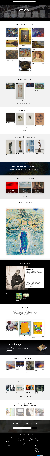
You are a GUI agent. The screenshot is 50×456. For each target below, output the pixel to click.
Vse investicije (25, 375)
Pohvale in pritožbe (36, 441)
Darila (29, 440)
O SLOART (36, 438)
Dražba (18, 441)
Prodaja (24, 438)
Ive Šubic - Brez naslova (12, 43)
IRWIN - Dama (20, 91)
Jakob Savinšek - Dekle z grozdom (39, 146)
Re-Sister (12, 187)
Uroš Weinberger (37, 451)
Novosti (30, 438)
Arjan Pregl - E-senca (38, 328)
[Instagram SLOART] (8, 441)
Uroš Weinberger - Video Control (26, 295)
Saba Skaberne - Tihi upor (20, 388)
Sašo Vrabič (36, 447)
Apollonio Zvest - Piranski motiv (38, 32)
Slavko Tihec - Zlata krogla (25, 65)
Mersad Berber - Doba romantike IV (25, 36)
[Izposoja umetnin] (20, 412)
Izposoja (19, 439)
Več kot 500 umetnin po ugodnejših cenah (25, 103)
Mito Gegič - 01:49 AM (10, 388)
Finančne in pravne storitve (25, 442)
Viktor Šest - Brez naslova (30, 146)
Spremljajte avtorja (32, 286)
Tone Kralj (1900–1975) (38, 187)
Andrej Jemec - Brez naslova (12, 32)
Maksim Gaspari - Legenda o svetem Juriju (12, 54)
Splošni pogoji (36, 444)
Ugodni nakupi (31, 439)
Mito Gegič (36, 450)
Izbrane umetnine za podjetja (25, 396)
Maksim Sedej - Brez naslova (25, 52)
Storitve (24, 443)
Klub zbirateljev (19, 444)
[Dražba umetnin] (39, 412)
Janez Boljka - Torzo (20, 146)
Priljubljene (30, 441)
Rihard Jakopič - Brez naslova (39, 119)
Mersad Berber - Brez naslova (38, 56)
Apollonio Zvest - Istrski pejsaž (39, 364)
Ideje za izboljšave (37, 440)
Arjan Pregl (36, 448)
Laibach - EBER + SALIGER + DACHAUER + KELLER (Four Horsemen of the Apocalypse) (20, 363)
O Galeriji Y (36, 446)
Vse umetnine (25, 159)
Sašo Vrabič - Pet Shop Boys (12, 325)
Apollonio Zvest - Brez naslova (10, 365)
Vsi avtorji (36, 286)
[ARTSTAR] (25, 11)
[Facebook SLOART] (6, 441)
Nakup (18, 438)
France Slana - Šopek (30, 85)
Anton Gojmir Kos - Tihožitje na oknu (30, 365)
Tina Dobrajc (36, 449)
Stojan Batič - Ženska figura (10, 147)
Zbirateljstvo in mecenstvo (19, 443)
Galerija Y (8, 445)
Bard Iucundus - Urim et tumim (10, 117)
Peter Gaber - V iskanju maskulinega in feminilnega (39, 388)
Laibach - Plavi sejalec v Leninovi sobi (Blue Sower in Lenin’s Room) (30, 387)
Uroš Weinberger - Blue (25, 205)
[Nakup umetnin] (10, 412)
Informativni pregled (24, 439)
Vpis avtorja (24, 444)
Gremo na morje (25, 187)
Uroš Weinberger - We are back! (19, 296)
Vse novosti (25, 130)
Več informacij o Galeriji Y (25, 316)
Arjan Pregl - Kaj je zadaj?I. (25, 328)
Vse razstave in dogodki (25, 196)
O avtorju (27, 286)
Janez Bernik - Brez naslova (20, 119)
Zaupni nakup (19, 440)
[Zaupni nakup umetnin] (30, 412)
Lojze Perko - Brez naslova (38, 44)
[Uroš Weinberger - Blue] (25, 232)
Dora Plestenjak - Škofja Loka (39, 86)
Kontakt (36, 439)
